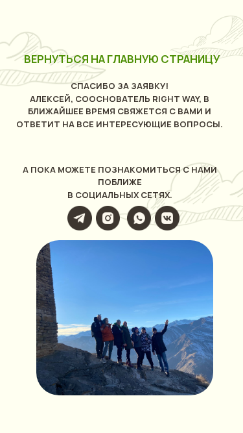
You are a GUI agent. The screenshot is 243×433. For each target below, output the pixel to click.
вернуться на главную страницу (122, 59)
